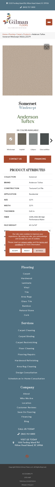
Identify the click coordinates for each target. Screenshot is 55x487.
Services (27, 323)
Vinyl (26, 287)
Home (5, 34)
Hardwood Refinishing (26, 360)
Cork (26, 315)
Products (27, 34)
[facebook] (27, 456)
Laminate (26, 283)
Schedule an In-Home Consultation (26, 378)
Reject (27, 251)
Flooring (12, 34)
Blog (26, 421)
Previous (4, 136)
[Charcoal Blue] (45, 139)
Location (26, 403)
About (26, 393)
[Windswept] (11, 139)
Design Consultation (26, 372)
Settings (39, 251)
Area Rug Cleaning (26, 366)
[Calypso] (33, 139)
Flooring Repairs (26, 354)
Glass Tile (26, 301)
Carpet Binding (27, 336)
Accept (15, 251)
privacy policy (26, 242)
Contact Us (15, 159)
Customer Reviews (26, 407)
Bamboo (26, 306)
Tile (27, 292)
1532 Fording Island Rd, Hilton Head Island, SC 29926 (28, 3)
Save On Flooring (27, 412)
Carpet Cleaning (26, 330)
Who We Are (26, 398)
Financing (26, 416)
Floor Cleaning (26, 348)
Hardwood (26, 278)
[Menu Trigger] (49, 22)
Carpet (19, 34)
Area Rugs (26, 296)
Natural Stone (26, 310)
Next (51, 136)
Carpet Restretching (26, 342)
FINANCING (40, 159)
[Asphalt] (22, 139)
